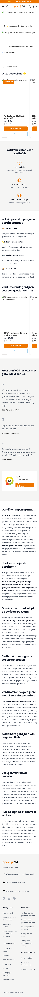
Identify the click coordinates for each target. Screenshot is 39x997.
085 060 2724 (19, 883)
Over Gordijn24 (27, 958)
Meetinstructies (8, 913)
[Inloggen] (30, 6)
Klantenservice (8, 980)
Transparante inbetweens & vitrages (26, 943)
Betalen (5, 968)
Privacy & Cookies (28, 969)
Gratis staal (15, 134)
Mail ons (9, 891)
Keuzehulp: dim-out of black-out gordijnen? (10, 933)
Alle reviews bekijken (22, 485)
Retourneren (7, 964)
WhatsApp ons (12, 874)
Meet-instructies (9, 960)
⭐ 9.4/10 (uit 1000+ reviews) (20, 1)
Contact (6, 955)
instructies (23, 247)
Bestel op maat (15, 129)
